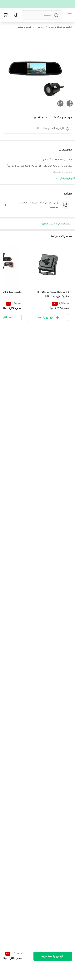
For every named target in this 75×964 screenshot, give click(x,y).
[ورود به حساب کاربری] (15, 15)
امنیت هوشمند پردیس (60, 27)
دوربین (40, 27)
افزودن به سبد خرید (52, 956)
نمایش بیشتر (67, 178)
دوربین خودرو (24, 27)
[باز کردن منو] (69, 15)
